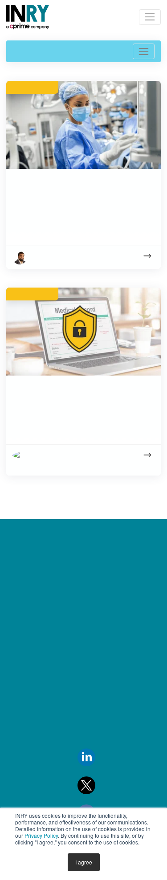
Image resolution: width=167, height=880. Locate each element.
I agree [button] (83, 862)
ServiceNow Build (102, 658)
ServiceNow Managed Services (110, 630)
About (18, 591)
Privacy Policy (41, 835)
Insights (19, 569)
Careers (20, 635)
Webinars (22, 798)
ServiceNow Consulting (111, 569)
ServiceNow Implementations (101, 597)
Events (18, 657)
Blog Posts (24, 776)
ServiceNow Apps (102, 680)
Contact (21, 613)
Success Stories (32, 754)
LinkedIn (109, 756)
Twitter (106, 784)
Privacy (19, 679)
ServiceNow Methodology (116, 702)
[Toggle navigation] (150, 17)
